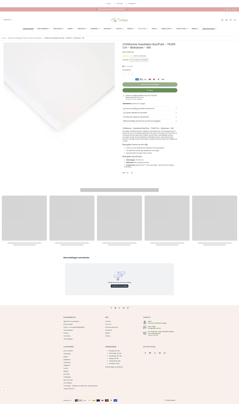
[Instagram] (227, 9)
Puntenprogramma (111, 327)
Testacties (66, 336)
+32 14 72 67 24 (153, 335)
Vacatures (108, 330)
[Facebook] (224, 9)
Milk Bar (172, 400)
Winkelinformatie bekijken (133, 99)
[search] (222, 20)
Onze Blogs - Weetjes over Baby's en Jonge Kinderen (80, 386)
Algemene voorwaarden (71, 321)
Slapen (65, 357)
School (65, 368)
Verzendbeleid (68, 330)
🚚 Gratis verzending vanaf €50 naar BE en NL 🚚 (111, 9)
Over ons (108, 324)
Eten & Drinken (68, 351)
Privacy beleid (67, 324)
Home (4, 38)
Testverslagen (68, 339)
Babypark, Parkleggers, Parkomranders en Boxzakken (25, 38)
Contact (108, 321)
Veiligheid (66, 365)
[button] (149, 84)
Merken (107, 333)
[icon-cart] (235, 20)
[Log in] (226, 20)
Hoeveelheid (126, 70)
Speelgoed (66, 359)
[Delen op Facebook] (128, 173)
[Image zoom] (59, 100)
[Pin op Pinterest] (132, 173)
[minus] (124, 74)
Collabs (107, 336)
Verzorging (66, 354)
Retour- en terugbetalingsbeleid (73, 327)
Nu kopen (150, 90)
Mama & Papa (68, 380)
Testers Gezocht (68, 389)
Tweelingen (67, 377)
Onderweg (66, 362)
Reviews (66, 333)
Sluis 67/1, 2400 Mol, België (157, 323)
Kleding (65, 371)
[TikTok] (230, 9)
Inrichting (66, 374)
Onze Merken (67, 383)
